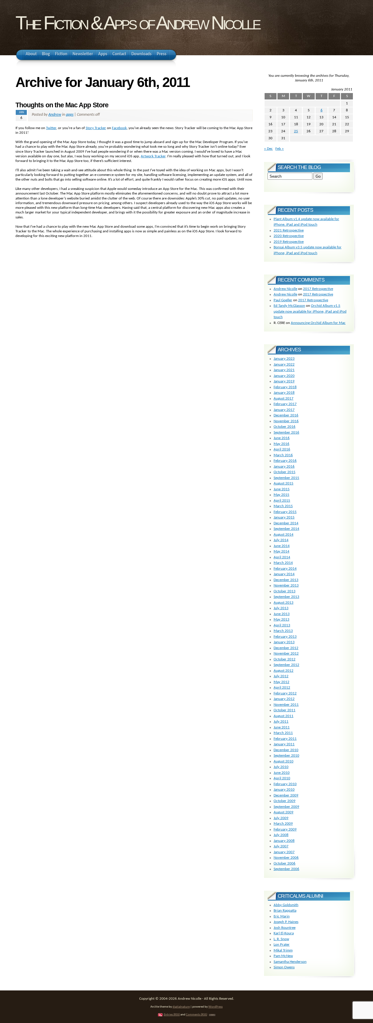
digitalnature (181, 1006)
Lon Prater (282, 945)
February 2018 (285, 387)
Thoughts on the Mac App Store (61, 105)
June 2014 (282, 546)
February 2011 (285, 739)
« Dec (268, 149)
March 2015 (283, 506)
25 (296, 131)
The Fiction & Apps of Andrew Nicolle (137, 22)
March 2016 (283, 455)
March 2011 (283, 733)
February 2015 (285, 512)
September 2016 (286, 432)
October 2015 (284, 472)
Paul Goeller (283, 300)
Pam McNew (283, 956)
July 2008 (281, 835)
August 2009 (283, 812)
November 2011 (286, 705)
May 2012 (281, 682)
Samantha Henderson (290, 962)
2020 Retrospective (289, 236)
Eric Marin (282, 916)
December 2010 (286, 750)
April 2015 (282, 500)
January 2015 (284, 517)
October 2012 (284, 659)
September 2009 (286, 807)
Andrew (54, 115)
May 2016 (281, 444)
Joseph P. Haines (286, 922)
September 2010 (286, 756)
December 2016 (286, 415)
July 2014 (281, 540)
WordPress (215, 1006)
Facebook (119, 128)
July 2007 (281, 846)
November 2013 (286, 585)
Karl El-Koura (284, 933)
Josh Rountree (284, 928)
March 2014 (283, 563)
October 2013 (284, 591)
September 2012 (286, 665)
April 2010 (282, 778)
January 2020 (284, 376)
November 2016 (286, 421)
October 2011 (284, 710)
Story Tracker (96, 128)
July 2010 (281, 767)
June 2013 (282, 614)
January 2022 (284, 364)
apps (69, 115)
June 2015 (282, 489)
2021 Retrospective (289, 230)
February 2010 (285, 784)
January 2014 (284, 574)
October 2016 (284, 427)
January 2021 (284, 370)
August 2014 (283, 535)
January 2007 (284, 852)
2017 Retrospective (318, 289)
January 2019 (284, 381)
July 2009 (281, 818)
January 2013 (284, 642)
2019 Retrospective (289, 242)
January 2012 (284, 699)
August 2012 (283, 671)
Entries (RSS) (172, 1014)
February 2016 (285, 461)
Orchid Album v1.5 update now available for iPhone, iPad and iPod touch (310, 311)
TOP (212, 1015)
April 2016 (282, 449)
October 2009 (284, 801)
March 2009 (283, 824)
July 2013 (281, 608)
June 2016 (282, 438)
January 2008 (284, 841)
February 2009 (285, 829)
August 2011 (283, 716)
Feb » (279, 149)
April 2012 (282, 687)
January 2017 (284, 410)
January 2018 (284, 393)
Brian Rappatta (285, 910)
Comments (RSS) (196, 1014)
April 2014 (282, 557)
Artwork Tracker (153, 156)
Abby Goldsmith (286, 905)
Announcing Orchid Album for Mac (318, 323)
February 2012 (285, 693)
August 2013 (283, 603)
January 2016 (284, 466)
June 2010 (282, 773)
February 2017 (285, 404)
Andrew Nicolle (285, 289)
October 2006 (284, 863)
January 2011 (284, 744)
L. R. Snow (281, 939)
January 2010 (284, 790)
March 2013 (283, 631)
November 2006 (286, 858)
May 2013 (281, 619)
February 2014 (285, 569)
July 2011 (281, 721)
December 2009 (286, 795)
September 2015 (286, 478)
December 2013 (286, 580)
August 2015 (283, 483)
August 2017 (283, 398)
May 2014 (281, 551)
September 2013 (286, 597)
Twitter (51, 128)
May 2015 (281, 495)
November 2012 (286, 653)
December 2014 (286, 523)
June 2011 (282, 727)
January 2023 (284, 359)
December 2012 (286, 648)
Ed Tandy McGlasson (289, 306)
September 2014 (286, 529)
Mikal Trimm (283, 950)
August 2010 (283, 761)
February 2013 (285, 637)
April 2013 (282, 625)
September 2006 (286, 869)
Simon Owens (284, 967)
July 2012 (281, 676)
